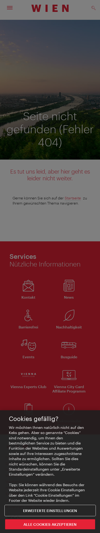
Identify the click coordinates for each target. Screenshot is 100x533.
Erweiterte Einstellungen (50, 510)
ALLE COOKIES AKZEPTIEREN (50, 524)
